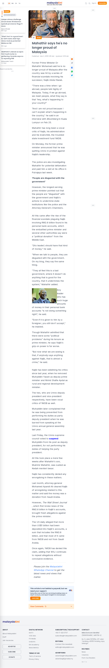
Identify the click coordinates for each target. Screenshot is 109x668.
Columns (85, 655)
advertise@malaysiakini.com (66, 656)
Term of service (35, 656)
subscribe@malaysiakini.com (66, 636)
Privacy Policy (34, 659)
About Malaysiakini (9, 634)
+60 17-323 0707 (61, 633)
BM (13, 3)
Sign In (94, 3)
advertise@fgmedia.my (64, 659)
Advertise (12, 646)
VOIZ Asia (32, 636)
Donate (12, 657)
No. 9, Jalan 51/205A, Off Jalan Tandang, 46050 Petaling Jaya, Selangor (93, 641)
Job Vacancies (8, 640)
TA (19, 3)
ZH (16, 3)
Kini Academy (34, 645)
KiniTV (31, 633)
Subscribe (102, 3)
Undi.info (32, 642)
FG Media (32, 639)
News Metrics (34, 648)
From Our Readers (88, 658)
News (84, 652)
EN (9, 3)
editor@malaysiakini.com (64, 647)
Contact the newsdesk (63, 644)
